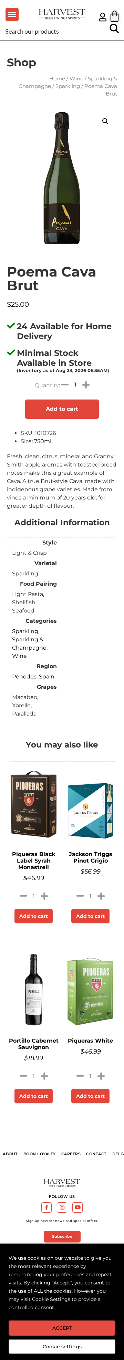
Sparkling (67, 86)
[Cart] (114, 16)
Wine (76, 79)
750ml (42, 441)
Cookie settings (62, 1347)
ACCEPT (62, 1328)
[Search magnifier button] (114, 31)
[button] (12, 14)
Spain (46, 676)
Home (57, 79)
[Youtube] (77, 1207)
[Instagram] (62, 1207)
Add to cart (62, 409)
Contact (96, 1154)
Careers (71, 1154)
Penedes (24, 676)
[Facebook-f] (46, 1207)
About (10, 1154)
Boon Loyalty (39, 1154)
